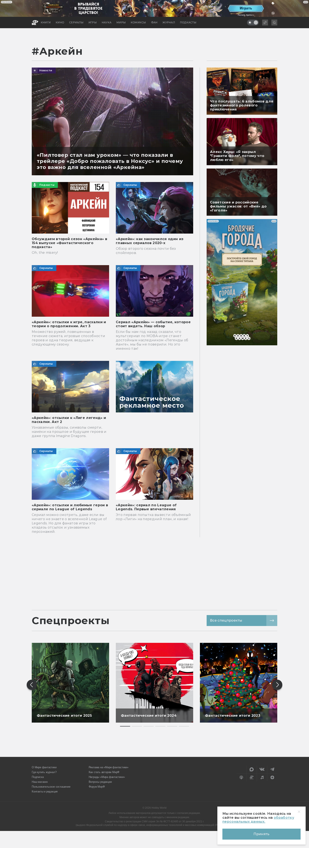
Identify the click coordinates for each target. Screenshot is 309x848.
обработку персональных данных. (258, 820)
